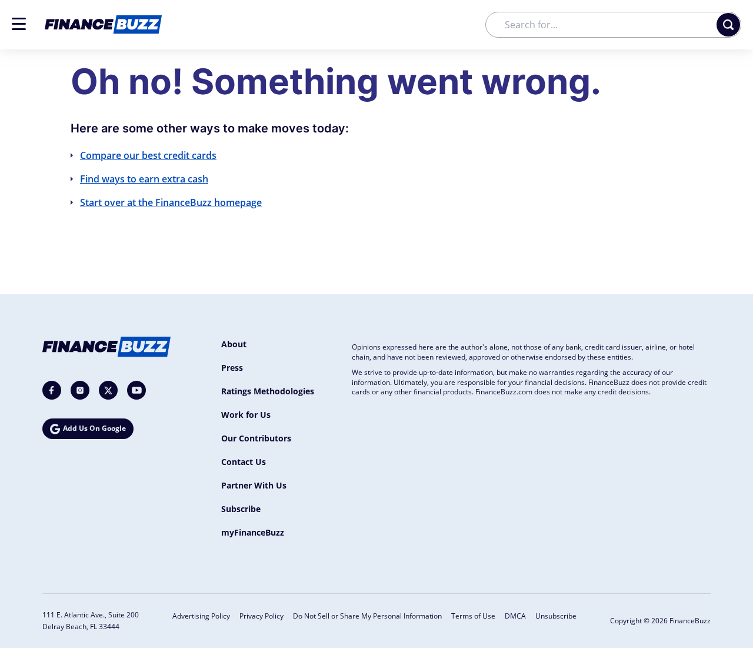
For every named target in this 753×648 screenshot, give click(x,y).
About (233, 344)
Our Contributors (256, 438)
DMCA (515, 616)
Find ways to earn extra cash (144, 178)
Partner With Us (253, 485)
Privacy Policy (261, 616)
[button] (19, 24)
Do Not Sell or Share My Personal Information (367, 616)
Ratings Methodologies (267, 391)
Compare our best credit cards (148, 155)
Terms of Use (473, 616)
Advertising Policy (201, 616)
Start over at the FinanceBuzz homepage (171, 202)
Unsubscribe (556, 616)
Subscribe (241, 508)
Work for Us (246, 414)
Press (232, 367)
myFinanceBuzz (252, 532)
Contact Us (243, 461)
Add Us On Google (94, 428)
